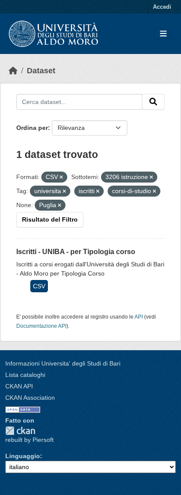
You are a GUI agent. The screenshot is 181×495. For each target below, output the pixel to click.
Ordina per (32, 127)
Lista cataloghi (25, 374)
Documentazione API (41, 326)
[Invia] (153, 102)
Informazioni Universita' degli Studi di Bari (62, 363)
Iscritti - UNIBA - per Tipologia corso (75, 251)
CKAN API (19, 386)
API (138, 317)
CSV (39, 286)
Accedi (162, 7)
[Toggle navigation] (163, 34)
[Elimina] (61, 177)
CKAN (20, 430)
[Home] (13, 70)
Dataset (41, 70)
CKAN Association (30, 397)
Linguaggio (22, 455)
